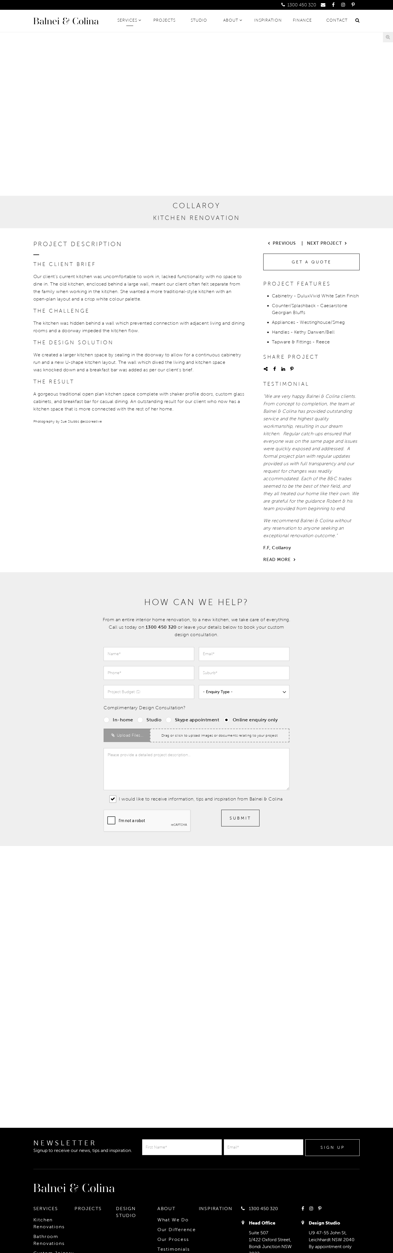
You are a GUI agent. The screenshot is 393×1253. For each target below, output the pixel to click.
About (230, 20)
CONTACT (337, 20)
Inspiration (268, 20)
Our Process (173, 1239)
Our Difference (176, 1229)
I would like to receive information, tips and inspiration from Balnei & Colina (200, 798)
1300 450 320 (301, 4)
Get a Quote (311, 262)
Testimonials (173, 1249)
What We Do (173, 1219)
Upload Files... (129, 735)
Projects (164, 20)
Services (127, 20)
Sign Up (332, 1147)
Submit (240, 818)
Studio (199, 20)
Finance (302, 20)
